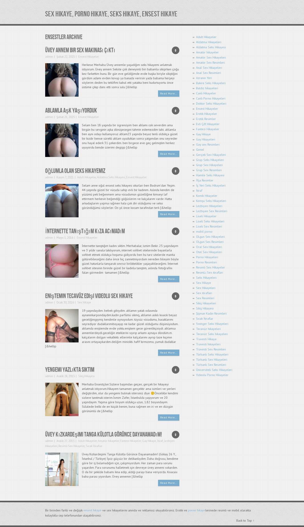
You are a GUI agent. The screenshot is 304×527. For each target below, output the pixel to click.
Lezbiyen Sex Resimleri (211, 211)
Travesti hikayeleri (208, 344)
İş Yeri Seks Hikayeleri (211, 185)
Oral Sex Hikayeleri (209, 247)
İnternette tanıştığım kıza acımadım (85, 231)
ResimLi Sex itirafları (209, 273)
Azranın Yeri (204, 78)
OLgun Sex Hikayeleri (210, 237)
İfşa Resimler (204, 180)
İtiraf (160, 441)
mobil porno (204, 232)
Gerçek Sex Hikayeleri (211, 155)
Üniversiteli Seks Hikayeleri (214, 370)
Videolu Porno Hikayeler (212, 375)
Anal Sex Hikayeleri (209, 68)
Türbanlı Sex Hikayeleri (211, 360)
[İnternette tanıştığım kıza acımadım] (62, 261)
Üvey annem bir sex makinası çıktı (80, 50)
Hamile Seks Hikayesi (210, 175)
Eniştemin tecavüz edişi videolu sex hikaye (89, 296)
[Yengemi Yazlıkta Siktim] (62, 399)
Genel (200, 150)
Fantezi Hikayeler (130, 441)
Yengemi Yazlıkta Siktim (69, 369)
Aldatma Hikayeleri (208, 42)
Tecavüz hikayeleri (208, 329)
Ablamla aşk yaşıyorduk (71, 110)
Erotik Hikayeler (206, 114)
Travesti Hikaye (206, 339)
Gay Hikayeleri (205, 139)
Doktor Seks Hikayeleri (211, 104)
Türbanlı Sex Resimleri (211, 365)
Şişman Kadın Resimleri (211, 313)
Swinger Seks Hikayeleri (212, 324)
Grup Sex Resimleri (209, 170)
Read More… (168, 93)
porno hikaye (196, 510)
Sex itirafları (204, 293)
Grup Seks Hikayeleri (210, 160)
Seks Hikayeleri (206, 278)
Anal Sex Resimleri (208, 73)
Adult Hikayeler (86, 177)
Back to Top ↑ (245, 521)
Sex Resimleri (205, 298)
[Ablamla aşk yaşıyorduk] (62, 140)
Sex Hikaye (84, 302)
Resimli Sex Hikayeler (72, 446)
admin (49, 57)
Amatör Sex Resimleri (210, 63)
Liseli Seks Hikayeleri (210, 221)
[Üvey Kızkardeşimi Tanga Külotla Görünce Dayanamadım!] (62, 469)
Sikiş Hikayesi (86, 376)
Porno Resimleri (206, 262)
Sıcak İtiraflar (94, 446)
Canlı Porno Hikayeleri (210, 98)
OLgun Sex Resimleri (210, 242)
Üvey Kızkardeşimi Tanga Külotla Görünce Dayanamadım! (103, 434)
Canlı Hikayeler (206, 93)
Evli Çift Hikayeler (208, 124)
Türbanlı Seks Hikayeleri (212, 354)
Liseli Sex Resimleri (209, 226)
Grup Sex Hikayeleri (209, 165)
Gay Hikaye (149, 441)
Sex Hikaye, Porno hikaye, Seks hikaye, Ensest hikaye (111, 14)
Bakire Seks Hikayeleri (211, 83)
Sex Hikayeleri (205, 288)
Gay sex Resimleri (208, 144)
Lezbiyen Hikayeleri (209, 206)
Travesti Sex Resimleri (211, 349)
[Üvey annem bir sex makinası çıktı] (62, 80)
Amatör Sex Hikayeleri (211, 57)
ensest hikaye (92, 510)
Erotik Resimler (206, 119)
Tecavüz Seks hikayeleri (212, 334)
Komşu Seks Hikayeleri (211, 201)
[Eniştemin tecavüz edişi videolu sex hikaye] (62, 325)
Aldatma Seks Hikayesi (111, 177)
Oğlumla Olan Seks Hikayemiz (75, 171)
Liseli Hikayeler (206, 216)
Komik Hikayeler (206, 196)
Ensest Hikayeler (88, 57)
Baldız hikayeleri (207, 88)
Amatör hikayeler (108, 441)
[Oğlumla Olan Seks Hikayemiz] (62, 200)
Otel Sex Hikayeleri (209, 252)
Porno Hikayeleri (207, 257)
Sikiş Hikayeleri (206, 303)
